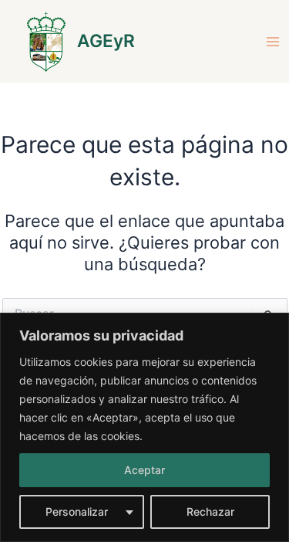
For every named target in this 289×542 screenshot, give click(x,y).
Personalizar (76, 511)
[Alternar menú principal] (273, 41)
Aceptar (144, 469)
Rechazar (210, 511)
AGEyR (106, 41)
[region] (144, 427)
